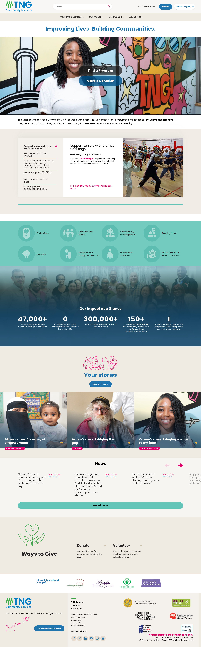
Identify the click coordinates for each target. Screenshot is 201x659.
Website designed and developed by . (170, 634)
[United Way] (181, 616)
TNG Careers (149, 6)
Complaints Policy (78, 625)
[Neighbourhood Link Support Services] (127, 583)
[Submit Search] (109, 7)
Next (180, 465)
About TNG (135, 16)
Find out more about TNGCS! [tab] (35, 155)
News (139, 6)
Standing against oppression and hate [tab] (35, 188)
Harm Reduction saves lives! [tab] (36, 180)
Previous (167, 465)
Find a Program (100, 70)
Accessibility (76, 623)
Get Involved (115, 16)
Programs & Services (71, 16)
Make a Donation (100, 81)
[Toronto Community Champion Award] (145, 616)
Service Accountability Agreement (84, 614)
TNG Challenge (86, 158)
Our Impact (95, 16)
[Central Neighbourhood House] (75, 583)
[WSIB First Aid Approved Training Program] (187, 629)
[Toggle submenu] (84, 17)
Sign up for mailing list (49, 628)
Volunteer (76, 605)
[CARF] (140, 603)
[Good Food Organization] (181, 603)
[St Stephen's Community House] (151, 583)
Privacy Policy (76, 620)
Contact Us (76, 608)
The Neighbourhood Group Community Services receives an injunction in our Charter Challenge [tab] (39, 164)
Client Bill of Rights (78, 617)
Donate (165, 6)
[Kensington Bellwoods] (103, 583)
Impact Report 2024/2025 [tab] (38, 172)
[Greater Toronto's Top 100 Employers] (145, 629)
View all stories (100, 384)
